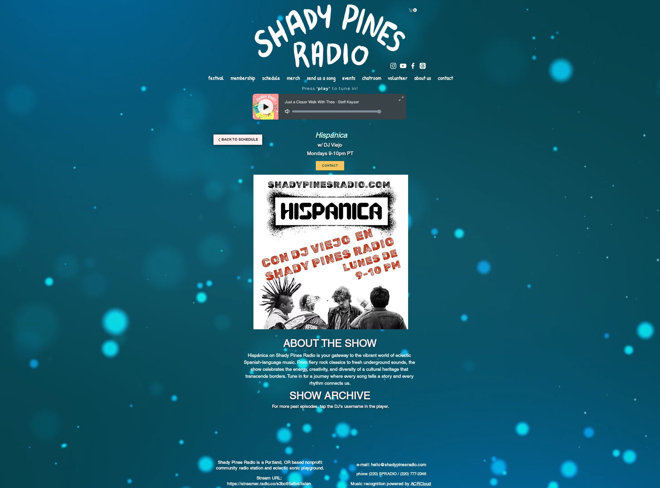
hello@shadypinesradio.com (398, 432)
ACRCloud (421, 451)
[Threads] (423, 66)
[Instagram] (393, 66)
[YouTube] (403, 66)
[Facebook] (413, 66)
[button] (413, 10)
